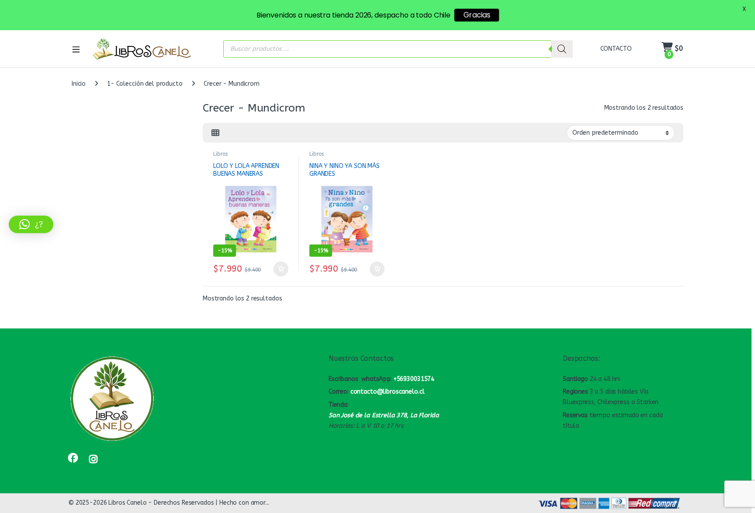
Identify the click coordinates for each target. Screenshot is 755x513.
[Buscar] (562, 49)
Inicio (79, 83)
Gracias (477, 15)
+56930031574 (414, 379)
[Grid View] (215, 133)
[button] (31, 224)
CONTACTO (616, 48)
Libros (220, 154)
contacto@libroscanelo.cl (387, 391)
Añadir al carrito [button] (279, 269)
